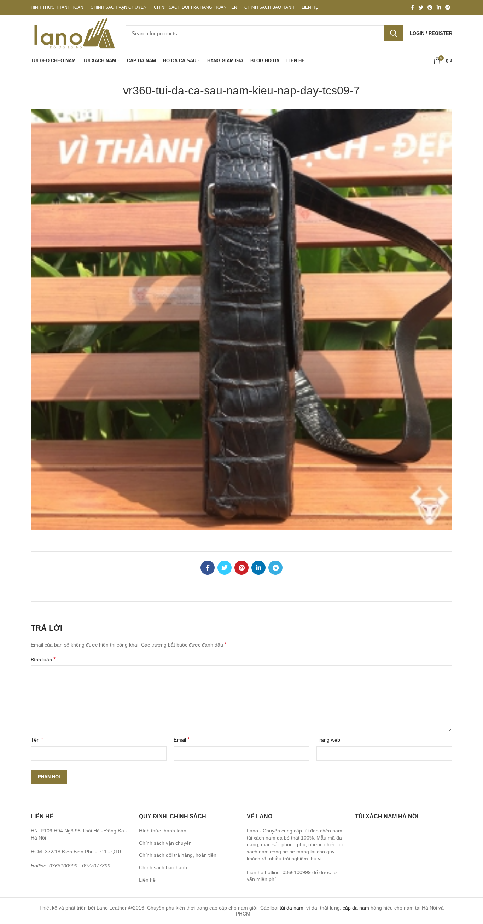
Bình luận (43, 659)
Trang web (328, 740)
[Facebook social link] (412, 7)
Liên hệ (147, 880)
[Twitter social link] (420, 7)
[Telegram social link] (447, 7)
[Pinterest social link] (430, 7)
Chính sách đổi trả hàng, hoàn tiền (177, 855)
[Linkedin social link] (439, 7)
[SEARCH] (393, 33)
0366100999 (63, 866)
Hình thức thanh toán (162, 831)
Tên (37, 740)
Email (182, 740)
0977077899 (96, 866)
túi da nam (291, 908)
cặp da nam (356, 908)
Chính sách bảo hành (163, 867)
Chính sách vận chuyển (165, 843)
